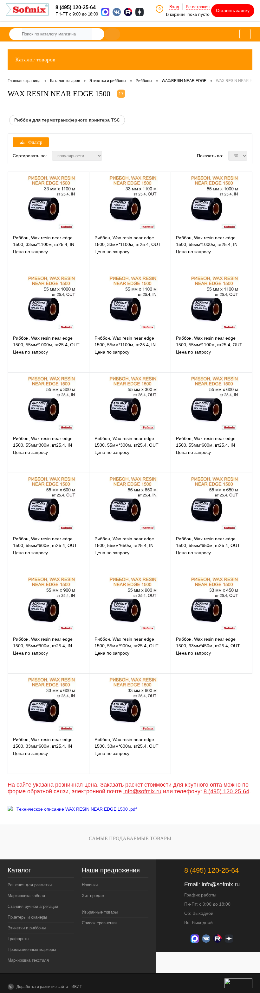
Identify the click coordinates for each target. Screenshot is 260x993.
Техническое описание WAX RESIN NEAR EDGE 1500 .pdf (76, 809)
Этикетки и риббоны (27, 928)
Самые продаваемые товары (130, 838)
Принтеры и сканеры (27, 917)
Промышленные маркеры (32, 949)
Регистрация (198, 6)
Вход (174, 6)
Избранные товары (100, 912)
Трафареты (18, 938)
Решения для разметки (30, 885)
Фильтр (35, 142)
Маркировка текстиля (28, 960)
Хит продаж (93, 895)
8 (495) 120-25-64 (226, 791)
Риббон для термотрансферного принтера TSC (67, 120)
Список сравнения (99, 923)
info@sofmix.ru (142, 791)
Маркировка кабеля (26, 895)
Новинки (90, 885)
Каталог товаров (35, 59)
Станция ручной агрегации (33, 906)
